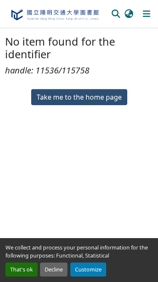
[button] (54, 13)
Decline (54, 269)
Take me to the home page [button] (79, 97)
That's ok (21, 269)
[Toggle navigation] (146, 14)
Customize (88, 269)
